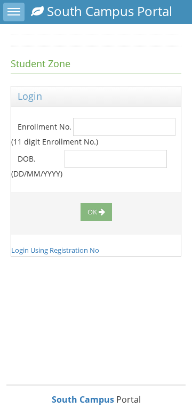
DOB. (23, 159)
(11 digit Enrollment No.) (54, 142)
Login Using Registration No (55, 250)
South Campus (83, 399)
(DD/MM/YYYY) (36, 174)
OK (92, 212)
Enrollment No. (41, 127)
